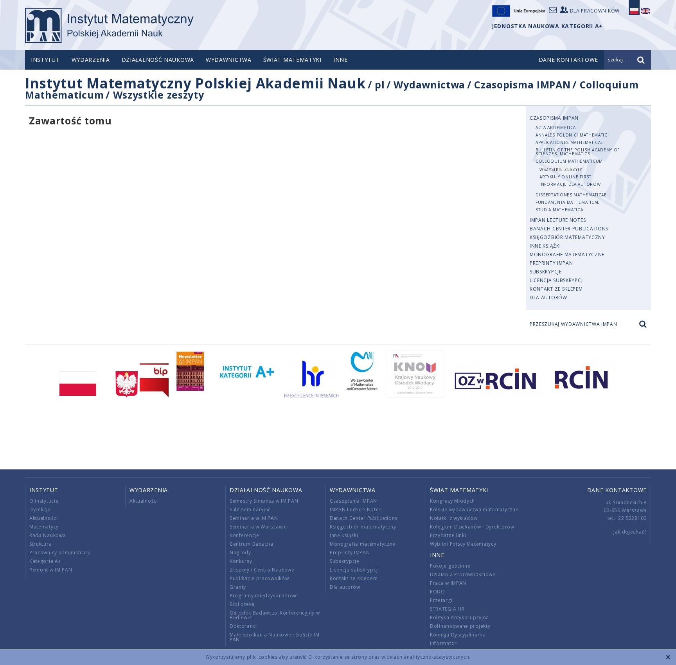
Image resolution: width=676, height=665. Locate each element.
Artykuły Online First (565, 177)
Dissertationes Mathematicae (571, 195)
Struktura (40, 544)
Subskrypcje (546, 271)
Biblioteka (242, 604)
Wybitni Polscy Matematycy (463, 544)
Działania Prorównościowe (463, 574)
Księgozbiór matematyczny (567, 237)
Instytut (45, 59)
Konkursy (241, 561)
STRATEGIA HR (447, 609)
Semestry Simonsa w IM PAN (264, 501)
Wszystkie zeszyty (158, 94)
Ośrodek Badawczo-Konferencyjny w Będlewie (275, 615)
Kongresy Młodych (452, 501)
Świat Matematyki (292, 59)
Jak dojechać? (630, 531)
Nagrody (240, 552)
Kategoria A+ (45, 561)
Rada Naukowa (47, 535)
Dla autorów (548, 297)
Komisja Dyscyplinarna (458, 634)
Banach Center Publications (569, 228)
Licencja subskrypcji (557, 280)
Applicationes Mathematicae (569, 142)
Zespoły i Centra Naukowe (262, 569)
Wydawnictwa (229, 59)
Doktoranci (243, 626)
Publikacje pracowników (259, 578)
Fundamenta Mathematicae (568, 202)
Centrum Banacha (251, 544)
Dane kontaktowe (617, 490)
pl (380, 84)
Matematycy (44, 526)
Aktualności (43, 518)
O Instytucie (43, 501)
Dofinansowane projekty (460, 626)
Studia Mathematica (559, 209)
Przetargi (441, 600)
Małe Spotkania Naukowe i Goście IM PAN (275, 637)
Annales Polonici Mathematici (572, 135)
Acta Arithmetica (556, 127)
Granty (238, 587)
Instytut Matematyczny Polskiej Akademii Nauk (195, 83)
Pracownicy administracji (60, 552)
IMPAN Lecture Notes (558, 220)
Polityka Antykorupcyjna (459, 617)
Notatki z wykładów (454, 518)
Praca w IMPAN (448, 583)
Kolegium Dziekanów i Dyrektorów (472, 526)
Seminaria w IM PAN (254, 518)
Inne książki (545, 246)
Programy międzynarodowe (264, 595)
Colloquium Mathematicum (569, 161)
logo (109, 25)
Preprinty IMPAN (551, 263)
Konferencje (244, 535)
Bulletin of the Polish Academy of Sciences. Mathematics (578, 151)
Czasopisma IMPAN (522, 84)
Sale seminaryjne (250, 509)
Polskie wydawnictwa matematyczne (474, 509)
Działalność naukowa (158, 59)
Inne (340, 59)
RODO (437, 591)
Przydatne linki (448, 535)
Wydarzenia (91, 59)
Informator (443, 643)
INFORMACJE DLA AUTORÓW (569, 184)
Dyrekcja (40, 509)
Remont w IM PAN (50, 569)
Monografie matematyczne (567, 254)
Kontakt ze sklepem (556, 289)
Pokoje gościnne (450, 566)
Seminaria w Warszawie (258, 526)
